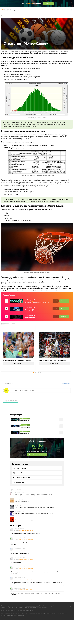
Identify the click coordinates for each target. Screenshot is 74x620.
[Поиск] (67, 9)
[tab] (33, 372)
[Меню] (71, 9)
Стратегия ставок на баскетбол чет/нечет (52, 360)
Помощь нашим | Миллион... (26, 539)
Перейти (56, 615)
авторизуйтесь (66, 383)
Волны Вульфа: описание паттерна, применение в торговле (33, 494)
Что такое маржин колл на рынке (25, 520)
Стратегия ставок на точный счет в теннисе (17, 360)
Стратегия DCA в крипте (22, 501)
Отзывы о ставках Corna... (26, 579)
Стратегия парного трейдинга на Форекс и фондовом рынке (34, 513)
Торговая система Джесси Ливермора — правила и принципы (34, 507)
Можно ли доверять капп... (26, 530)
